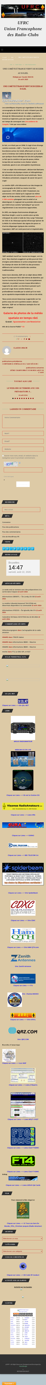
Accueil (4, 57)
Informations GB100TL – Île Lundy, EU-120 (18, 597)
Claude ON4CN (27, 77)
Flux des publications (10, 527)
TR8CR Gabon (18, 637)
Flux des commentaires (11, 532)
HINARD (5, 647)
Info (12, 57)
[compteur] (18, 548)
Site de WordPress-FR (10, 537)
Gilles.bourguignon (9, 630)
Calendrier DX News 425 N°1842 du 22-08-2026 (20, 617)
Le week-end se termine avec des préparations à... (23, 390)
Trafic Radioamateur (30, 64)
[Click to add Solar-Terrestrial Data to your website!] (23, 666)
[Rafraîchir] (20, 463)
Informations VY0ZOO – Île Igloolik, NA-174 (19, 610)
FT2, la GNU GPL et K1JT (21, 652)
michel (4, 652)
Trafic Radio (18, 64)
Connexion (6, 522)
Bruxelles (13, 562)
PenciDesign (23, 1366)
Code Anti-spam (9, 476)
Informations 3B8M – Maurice (24, 642)
